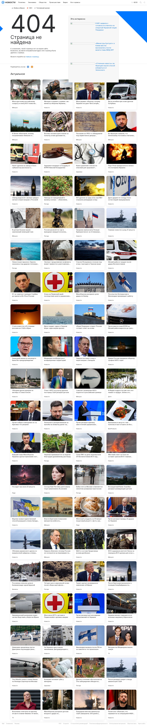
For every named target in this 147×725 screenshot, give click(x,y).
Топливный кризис (43, 8)
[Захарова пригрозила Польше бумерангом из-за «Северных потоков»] (89, 223)
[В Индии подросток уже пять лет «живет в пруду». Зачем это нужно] (121, 384)
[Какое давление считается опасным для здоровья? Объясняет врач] (89, 159)
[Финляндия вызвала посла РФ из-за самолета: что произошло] (89, 640)
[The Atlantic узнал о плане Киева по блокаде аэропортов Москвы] (25, 673)
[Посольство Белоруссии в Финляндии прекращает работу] (121, 287)
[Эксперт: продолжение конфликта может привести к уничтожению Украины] (57, 255)
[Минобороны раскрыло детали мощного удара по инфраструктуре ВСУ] (57, 705)
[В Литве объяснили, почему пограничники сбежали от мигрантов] (25, 127)
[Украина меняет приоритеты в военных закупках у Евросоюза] (121, 608)
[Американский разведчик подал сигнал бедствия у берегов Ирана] (25, 608)
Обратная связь (131, 723)
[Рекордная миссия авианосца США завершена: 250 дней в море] (89, 705)
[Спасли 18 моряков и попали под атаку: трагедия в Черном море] (89, 255)
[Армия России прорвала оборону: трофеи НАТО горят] (121, 351)
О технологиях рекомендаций (79, 723)
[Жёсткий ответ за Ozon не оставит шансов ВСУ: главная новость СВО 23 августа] (121, 448)
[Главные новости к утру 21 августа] (121, 223)
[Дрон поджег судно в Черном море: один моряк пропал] (57, 319)
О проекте (66, 723)
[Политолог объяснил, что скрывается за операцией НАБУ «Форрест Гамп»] (121, 705)
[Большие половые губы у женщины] (57, 673)
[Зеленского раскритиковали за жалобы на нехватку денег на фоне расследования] (57, 416)
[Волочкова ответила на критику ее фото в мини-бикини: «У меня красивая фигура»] (25, 705)
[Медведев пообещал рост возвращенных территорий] (57, 351)
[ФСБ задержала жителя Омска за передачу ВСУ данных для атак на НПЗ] (121, 544)
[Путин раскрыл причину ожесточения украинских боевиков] (89, 416)
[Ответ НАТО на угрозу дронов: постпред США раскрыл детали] (57, 384)
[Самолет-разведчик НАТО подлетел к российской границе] (89, 384)
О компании (9, 723)
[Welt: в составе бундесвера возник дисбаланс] (89, 544)
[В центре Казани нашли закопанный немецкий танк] (25, 223)
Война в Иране (19, 8)
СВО (30, 8)
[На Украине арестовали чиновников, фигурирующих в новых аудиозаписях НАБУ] (57, 640)
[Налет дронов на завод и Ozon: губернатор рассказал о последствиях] (25, 159)
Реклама (17, 723)
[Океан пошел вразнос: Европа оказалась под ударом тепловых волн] (25, 255)
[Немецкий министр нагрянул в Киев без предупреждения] (25, 351)
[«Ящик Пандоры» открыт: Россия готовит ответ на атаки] (89, 319)
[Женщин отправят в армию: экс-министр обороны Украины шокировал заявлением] (57, 95)
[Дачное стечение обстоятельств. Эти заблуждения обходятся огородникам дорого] (89, 673)
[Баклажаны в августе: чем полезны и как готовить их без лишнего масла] (121, 416)
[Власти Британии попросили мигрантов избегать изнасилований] (57, 512)
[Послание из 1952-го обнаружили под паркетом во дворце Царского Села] (89, 127)
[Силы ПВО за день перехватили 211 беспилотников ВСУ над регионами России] (89, 448)
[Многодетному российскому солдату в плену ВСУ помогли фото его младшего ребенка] (25, 95)
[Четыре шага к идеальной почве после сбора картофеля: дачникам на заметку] (57, 576)
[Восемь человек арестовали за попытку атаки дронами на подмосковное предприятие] (57, 127)
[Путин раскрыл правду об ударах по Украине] (121, 512)
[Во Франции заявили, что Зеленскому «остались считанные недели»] (121, 127)
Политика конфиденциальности (98, 723)
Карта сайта (141, 723)
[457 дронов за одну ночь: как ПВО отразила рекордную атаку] (89, 191)
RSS (60, 723)
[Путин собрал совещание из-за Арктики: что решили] (25, 416)
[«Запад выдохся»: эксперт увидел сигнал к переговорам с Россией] (25, 191)
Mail (3, 723)
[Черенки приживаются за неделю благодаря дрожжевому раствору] (57, 448)
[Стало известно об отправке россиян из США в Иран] (25, 319)
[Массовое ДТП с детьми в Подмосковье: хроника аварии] (57, 608)
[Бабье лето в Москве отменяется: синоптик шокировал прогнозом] (89, 480)
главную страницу (32, 57)
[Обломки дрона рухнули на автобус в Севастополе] (25, 384)
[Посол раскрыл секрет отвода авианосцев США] (121, 673)
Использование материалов (117, 723)
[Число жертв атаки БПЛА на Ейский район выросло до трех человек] (121, 319)
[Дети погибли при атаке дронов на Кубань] (121, 95)
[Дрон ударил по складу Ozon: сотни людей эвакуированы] (121, 191)
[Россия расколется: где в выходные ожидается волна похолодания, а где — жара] (57, 223)
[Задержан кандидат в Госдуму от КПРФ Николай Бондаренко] (57, 159)
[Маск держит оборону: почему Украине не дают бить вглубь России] (89, 95)
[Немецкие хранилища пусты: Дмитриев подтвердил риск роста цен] (25, 640)
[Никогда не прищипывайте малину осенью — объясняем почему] (57, 191)
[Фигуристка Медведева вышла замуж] (121, 640)
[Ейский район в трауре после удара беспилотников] (121, 255)
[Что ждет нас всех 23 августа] (25, 480)
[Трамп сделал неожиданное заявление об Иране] (89, 576)
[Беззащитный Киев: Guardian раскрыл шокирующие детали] (121, 480)
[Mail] (3, 2)
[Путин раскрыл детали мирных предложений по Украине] (89, 608)
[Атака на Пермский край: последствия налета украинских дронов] (57, 287)
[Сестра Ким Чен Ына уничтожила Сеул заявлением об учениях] (57, 480)
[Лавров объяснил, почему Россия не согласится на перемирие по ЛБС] (57, 544)
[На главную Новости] (9, 2)
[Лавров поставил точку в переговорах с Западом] (89, 351)
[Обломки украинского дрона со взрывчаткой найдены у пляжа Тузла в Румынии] (25, 544)
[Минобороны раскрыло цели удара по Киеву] (89, 287)
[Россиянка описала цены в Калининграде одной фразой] (25, 576)
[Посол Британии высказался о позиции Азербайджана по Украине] (121, 576)
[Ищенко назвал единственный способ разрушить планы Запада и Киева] (25, 512)
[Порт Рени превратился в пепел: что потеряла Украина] (121, 159)
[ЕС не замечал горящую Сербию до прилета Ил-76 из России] (25, 287)
